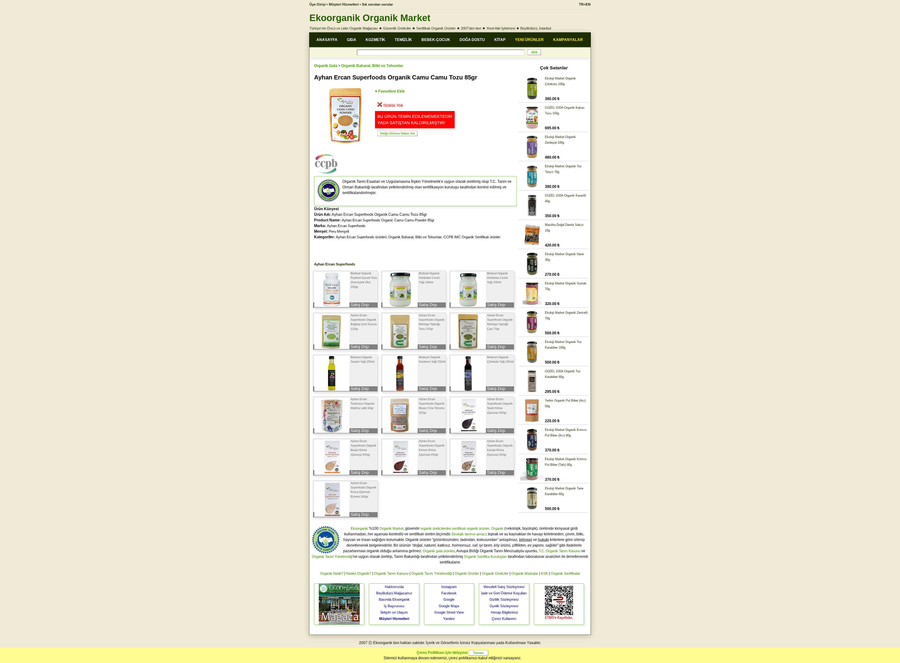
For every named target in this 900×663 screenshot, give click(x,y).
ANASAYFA (327, 40)
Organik (497, 528)
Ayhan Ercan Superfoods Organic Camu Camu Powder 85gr (388, 220)
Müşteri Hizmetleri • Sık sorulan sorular (361, 4)
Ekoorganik (359, 528)
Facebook (449, 593)
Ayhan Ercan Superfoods (346, 226)
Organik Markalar (524, 573)
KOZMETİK (375, 40)
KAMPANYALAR (568, 40)
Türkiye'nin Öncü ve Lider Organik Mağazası (343, 28)
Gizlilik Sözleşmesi (503, 599)
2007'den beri (471, 28)
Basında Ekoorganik (394, 599)
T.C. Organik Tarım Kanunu (559, 551)
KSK (544, 573)
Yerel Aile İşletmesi (500, 28)
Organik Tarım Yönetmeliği (332, 557)
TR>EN (585, 4)
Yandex (449, 619)
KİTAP (500, 40)
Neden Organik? (358, 573)
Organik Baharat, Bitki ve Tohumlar (372, 66)
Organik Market (391, 528)
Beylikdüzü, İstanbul (535, 28)
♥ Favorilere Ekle (390, 91)
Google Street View (449, 612)
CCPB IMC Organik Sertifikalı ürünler (471, 237)
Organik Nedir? (331, 573)
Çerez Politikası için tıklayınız (442, 653)
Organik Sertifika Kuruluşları (485, 557)
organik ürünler (478, 528)
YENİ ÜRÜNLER (529, 40)
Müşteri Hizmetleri (394, 619)
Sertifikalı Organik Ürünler (436, 28)
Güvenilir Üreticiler (397, 28)
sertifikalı (459, 528)
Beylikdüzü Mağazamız (394, 593)
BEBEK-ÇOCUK (435, 40)
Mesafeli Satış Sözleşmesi (504, 587)
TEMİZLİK (403, 40)
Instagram (449, 587)
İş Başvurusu (394, 606)
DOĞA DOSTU (472, 40)
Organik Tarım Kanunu (391, 573)
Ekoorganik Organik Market (369, 18)
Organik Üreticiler (495, 573)
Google (448, 599)
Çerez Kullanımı (504, 619)
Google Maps (449, 606)
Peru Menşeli (339, 231)
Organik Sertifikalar (565, 573)
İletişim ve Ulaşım (394, 612)
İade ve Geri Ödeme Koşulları (504, 593)
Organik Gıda (325, 66)
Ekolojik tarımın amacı (469, 534)
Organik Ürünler (467, 573)
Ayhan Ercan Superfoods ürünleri (361, 237)
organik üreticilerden (435, 528)
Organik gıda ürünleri (439, 551)
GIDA (351, 40)
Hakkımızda (394, 587)
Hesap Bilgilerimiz (504, 612)
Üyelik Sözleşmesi (504, 606)
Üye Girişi (317, 4)
